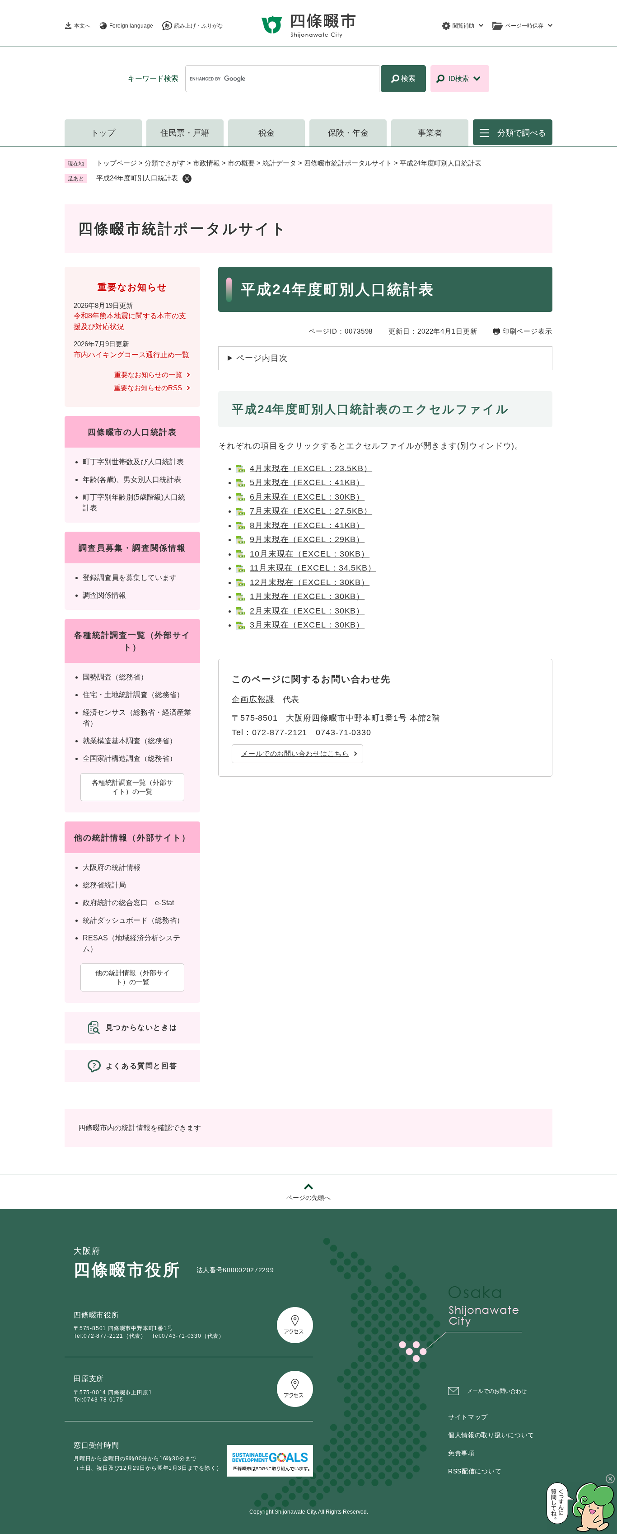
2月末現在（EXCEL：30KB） (307, 610)
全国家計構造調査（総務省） (130, 758)
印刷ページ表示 (527, 331)
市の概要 (241, 163)
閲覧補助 (463, 26)
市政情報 (206, 163)
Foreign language (131, 26)
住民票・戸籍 (184, 132)
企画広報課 (253, 699)
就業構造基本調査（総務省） (130, 741)
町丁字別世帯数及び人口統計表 (133, 462)
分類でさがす (165, 163)
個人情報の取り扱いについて (491, 1435)
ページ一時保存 (524, 26)
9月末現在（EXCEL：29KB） (307, 539)
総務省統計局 (104, 885)
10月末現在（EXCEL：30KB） (309, 553)
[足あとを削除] (187, 178)
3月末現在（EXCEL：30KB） (307, 624)
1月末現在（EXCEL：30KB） (307, 596)
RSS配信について (474, 1471)
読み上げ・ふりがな (198, 26)
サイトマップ (468, 1417)
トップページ (116, 163)
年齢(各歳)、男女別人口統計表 (132, 479)
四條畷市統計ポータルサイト (348, 163)
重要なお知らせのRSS (148, 388)
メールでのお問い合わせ (497, 1391)
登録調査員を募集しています (130, 577)
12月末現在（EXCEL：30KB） (309, 582)
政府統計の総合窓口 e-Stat (128, 902)
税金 (266, 132)
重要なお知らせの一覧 (148, 374)
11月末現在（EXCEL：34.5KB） (313, 567)
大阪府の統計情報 (111, 867)
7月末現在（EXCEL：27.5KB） (311, 510)
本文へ (82, 26)
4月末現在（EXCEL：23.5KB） (311, 468)
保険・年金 (348, 132)
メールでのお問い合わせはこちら (295, 753)
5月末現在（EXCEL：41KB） (307, 482)
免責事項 (461, 1453)
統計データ (279, 163)
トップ (103, 132)
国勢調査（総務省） (115, 677)
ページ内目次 (261, 358)
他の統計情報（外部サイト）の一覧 (132, 977)
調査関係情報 (104, 595)
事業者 (430, 132)
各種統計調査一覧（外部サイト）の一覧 (132, 787)
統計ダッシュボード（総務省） (133, 920)
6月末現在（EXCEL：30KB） (307, 496)
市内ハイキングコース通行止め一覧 (131, 355)
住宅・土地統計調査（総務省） (133, 695)
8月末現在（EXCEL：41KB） (307, 525)
